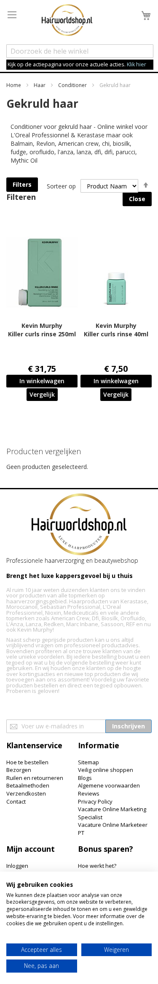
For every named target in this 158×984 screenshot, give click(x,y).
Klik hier (136, 64)
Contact (16, 801)
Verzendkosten (26, 793)
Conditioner (73, 85)
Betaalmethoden (27, 785)
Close (137, 199)
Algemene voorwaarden (109, 785)
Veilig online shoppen (105, 770)
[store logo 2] (67, 21)
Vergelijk (42, 394)
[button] (42, 394)
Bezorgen (18, 770)
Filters (22, 184)
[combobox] (79, 51)
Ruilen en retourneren (34, 778)
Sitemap (88, 762)
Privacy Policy (95, 801)
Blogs (85, 778)
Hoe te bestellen (27, 762)
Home (14, 85)
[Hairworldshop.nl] (79, 525)
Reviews (88, 793)
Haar (40, 85)
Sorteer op (61, 186)
